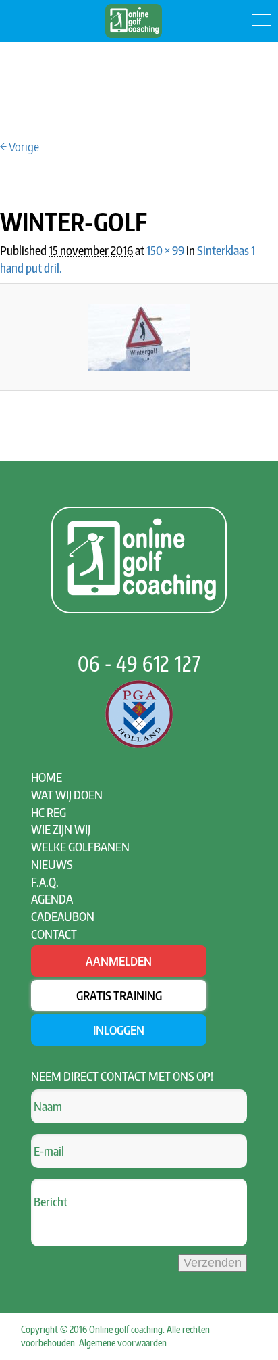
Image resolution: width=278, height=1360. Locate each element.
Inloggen (118, 1029)
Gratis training (119, 995)
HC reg (48, 812)
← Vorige (19, 146)
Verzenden (213, 1262)
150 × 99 (165, 250)
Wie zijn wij (60, 829)
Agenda (52, 898)
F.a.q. (45, 881)
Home (46, 776)
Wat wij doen (67, 794)
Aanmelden (119, 960)
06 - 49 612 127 (139, 663)
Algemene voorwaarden (123, 1343)
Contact (54, 933)
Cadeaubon (62, 916)
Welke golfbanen (80, 846)
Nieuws (52, 864)
